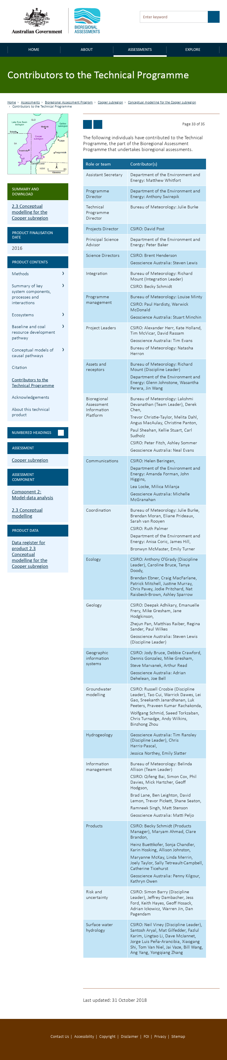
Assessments (140, 49)
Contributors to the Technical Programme (33, 382)
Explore (192, 49)
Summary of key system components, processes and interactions (31, 294)
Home (33, 49)
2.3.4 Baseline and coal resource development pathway (63, 326)
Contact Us (60, 1037)
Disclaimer (129, 1037)
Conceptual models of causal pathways (32, 353)
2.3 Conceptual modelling (27, 513)
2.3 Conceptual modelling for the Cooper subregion (30, 212)
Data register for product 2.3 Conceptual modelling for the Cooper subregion (30, 554)
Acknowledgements (30, 397)
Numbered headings (31, 432)
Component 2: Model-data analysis (32, 495)
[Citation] (87, 124)
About (87, 49)
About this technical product (31, 412)
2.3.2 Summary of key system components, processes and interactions (63, 285)
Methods (20, 274)
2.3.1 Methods (63, 273)
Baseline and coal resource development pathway (33, 333)
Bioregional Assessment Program (69, 102)
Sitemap (178, 1037)
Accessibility (84, 1037)
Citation (19, 367)
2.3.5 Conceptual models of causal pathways (63, 349)
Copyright (107, 1037)
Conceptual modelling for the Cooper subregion (162, 102)
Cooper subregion (110, 102)
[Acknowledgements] (97, 124)
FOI (146, 1037)
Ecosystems (23, 315)
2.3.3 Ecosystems (63, 314)
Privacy (160, 1037)
